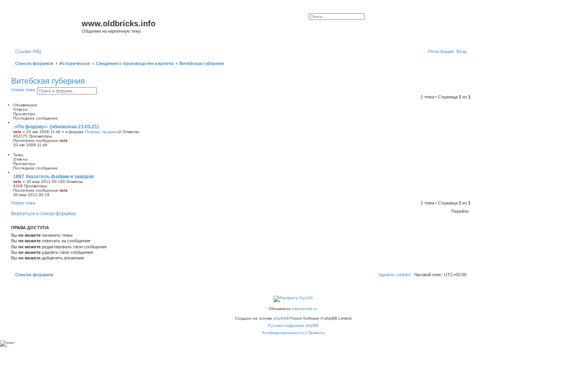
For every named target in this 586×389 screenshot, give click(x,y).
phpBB (279, 318)
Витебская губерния (48, 81)
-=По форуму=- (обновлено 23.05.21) (56, 127)
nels (17, 132)
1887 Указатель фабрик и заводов (53, 176)
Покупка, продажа (102, 132)
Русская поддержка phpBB (293, 325)
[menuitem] (37, 51)
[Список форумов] (47, 26)
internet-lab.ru (304, 308)
